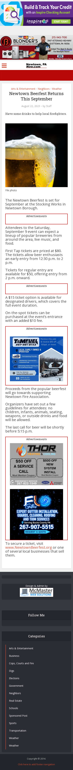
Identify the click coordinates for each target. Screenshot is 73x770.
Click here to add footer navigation (36, 764)
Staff (48, 106)
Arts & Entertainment (23, 88)
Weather (57, 88)
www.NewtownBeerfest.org (28, 547)
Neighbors (44, 88)
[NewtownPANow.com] (36, 65)
